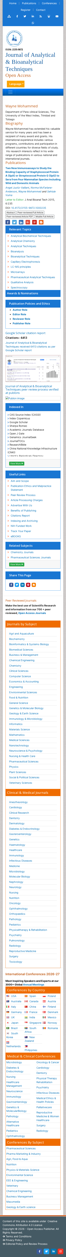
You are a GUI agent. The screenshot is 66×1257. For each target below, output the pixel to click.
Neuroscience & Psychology (25, 750)
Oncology (15, 903)
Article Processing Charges (27, 500)
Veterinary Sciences (20, 782)
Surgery (13, 956)
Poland (51, 996)
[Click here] (9, 16)
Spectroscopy (19, 287)
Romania (52, 1028)
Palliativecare (44, 1107)
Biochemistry (17, 638)
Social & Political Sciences (24, 777)
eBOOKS (16, 536)
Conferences (49, 3)
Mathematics (17, 734)
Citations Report (20, 515)
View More (15, 463)
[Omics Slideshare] (49, 16)
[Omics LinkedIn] (33, 16)
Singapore (35, 1022)
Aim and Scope (20, 480)
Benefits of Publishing (23, 510)
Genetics (14, 839)
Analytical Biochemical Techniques (31, 235)
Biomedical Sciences (21, 649)
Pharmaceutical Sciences (24, 761)
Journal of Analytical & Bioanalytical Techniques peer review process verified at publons (31, 389)
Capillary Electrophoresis (25, 261)
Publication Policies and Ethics (29, 303)
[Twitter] (46, 1251)
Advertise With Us (21, 505)
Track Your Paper (21, 531)
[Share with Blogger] (34, 585)
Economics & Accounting (24, 681)
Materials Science (19, 729)
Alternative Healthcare (12, 1123)
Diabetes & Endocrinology (24, 828)
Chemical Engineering (21, 660)
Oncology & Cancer (47, 1062)
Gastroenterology (16, 1101)
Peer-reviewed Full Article (30, 212)
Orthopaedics (17, 913)
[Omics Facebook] (17, 16)
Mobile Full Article (44, 216)
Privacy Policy (13, 1240)
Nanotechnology (19, 745)
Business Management (19, 1196)
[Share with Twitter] (17, 585)
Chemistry (15, 665)
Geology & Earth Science (23, 713)
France (33, 1012)
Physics (13, 766)
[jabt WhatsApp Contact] (33, 23)
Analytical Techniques (23, 246)
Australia (15, 1001)
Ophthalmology (18, 908)
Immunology (16, 855)
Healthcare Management (14, 1084)
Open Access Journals (32, 613)
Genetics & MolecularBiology (16, 1109)
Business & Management (23, 654)
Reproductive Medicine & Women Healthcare (47, 1116)
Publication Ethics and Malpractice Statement (31, 487)
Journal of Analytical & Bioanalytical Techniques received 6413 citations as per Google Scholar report (30, 346)
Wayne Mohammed (29, 191)
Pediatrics (15, 924)
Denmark (52, 1012)
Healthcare (15, 850)
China (32, 1006)
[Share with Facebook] (11, 585)
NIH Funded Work (21, 525)
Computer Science (20, 676)
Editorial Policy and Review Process (26, 1243)
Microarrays (18, 271)
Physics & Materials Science (22, 1169)
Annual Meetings (33, 984)
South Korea (12, 1035)
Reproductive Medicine (22, 951)
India (32, 1017)
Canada (33, 1001)
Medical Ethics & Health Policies (46, 1100)
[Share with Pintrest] (28, 585)
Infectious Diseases (20, 860)
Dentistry (14, 818)
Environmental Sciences (23, 692)
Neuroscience (14, 1091)
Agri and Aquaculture (21, 633)
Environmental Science (19, 1175)
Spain (32, 996)
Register (25, 9)
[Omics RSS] (41, 16)
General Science (18, 702)
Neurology (15, 887)
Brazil (13, 1028)
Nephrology (16, 881)
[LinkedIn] (53, 1251)
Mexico (51, 1017)
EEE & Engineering (17, 1180)
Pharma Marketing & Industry (23, 1153)
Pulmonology (17, 940)
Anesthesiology (18, 802)
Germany (16, 1012)
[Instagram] (60, 1251)
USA (13, 996)
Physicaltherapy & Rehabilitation (28, 929)
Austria (51, 1001)
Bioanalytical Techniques (25, 256)
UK (12, 1017)
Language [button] (15, 83)
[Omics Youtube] (57, 16)
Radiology (15, 945)
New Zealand (30, 1039)
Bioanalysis (17, 251)
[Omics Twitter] (25, 16)
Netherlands (13, 1046)
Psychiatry (15, 935)
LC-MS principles (21, 266)
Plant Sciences (17, 772)
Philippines (31, 1050)
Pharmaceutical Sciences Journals (31, 557)
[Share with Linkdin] (22, 585)
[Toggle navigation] (10, 92)
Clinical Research (19, 812)
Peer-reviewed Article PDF (20, 216)
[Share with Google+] (28, 222)
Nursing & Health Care (22, 756)
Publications (29, 3)
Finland (51, 1006)
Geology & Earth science (20, 1207)
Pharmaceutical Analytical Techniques (33, 277)
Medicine (14, 866)
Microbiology (17, 871)
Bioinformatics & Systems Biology (29, 644)
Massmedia (13, 1201)
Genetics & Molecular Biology (26, 708)
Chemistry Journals (22, 552)
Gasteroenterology (20, 833)
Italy (13, 1006)
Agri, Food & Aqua (17, 1158)
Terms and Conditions (18, 1236)
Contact (40, 9)
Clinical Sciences (19, 670)
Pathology (15, 919)
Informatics (16, 724)
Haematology (17, 844)
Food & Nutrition (18, 697)
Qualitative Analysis (22, 282)
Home (12, 3)
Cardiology (15, 807)
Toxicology (15, 961)
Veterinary (12, 1185)
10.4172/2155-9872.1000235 (28, 207)
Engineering (16, 686)
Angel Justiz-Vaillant (17, 187)
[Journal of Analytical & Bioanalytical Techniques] (14, 38)
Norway (52, 1022)
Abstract (11, 212)
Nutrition (14, 897)
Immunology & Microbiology (25, 718)
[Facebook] (39, 1251)
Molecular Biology (19, 876)
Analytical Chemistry (23, 240)
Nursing (13, 892)
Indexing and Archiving (24, 520)
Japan (14, 1022)
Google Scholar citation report (25, 333)
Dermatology (16, 823)
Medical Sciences (19, 740)
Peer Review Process (23, 495)
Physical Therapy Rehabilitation (46, 1080)
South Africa (30, 1030)
